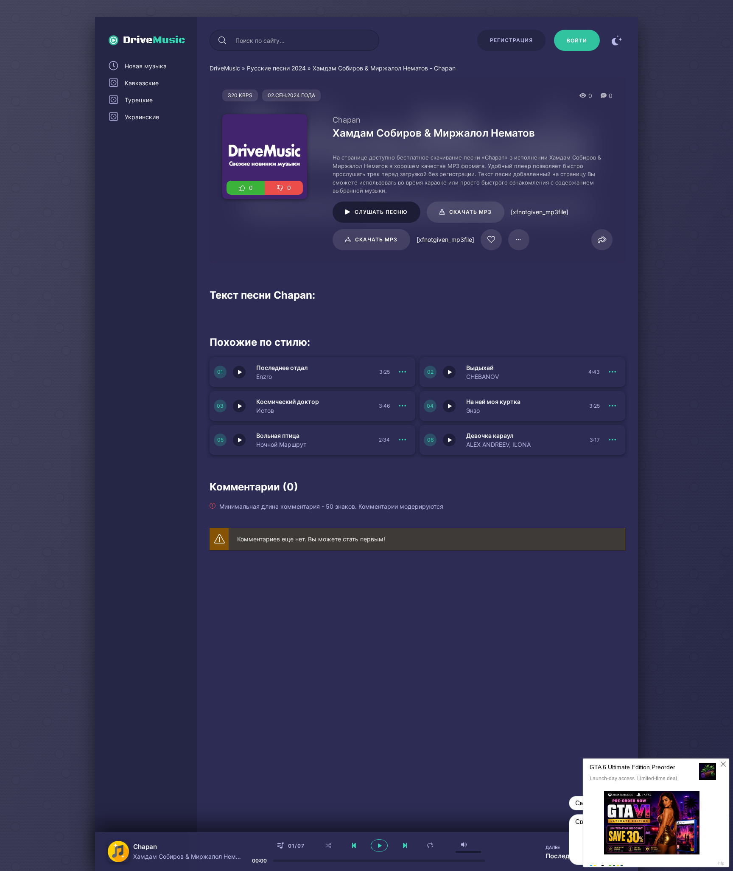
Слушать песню (381, 212)
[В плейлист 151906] (612, 372)
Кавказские (142, 83)
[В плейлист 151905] (402, 406)
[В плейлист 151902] (612, 440)
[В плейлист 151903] (402, 440)
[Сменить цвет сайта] (616, 40)
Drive (154, 40)
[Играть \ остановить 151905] (239, 406)
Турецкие (139, 100)
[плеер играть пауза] (379, 845)
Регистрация (511, 40)
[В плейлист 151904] (612, 406)
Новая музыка (146, 66)
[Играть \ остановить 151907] (239, 372)
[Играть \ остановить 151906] (449, 372)
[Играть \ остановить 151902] (449, 440)
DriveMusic (225, 68)
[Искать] (222, 40)
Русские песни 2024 (276, 68)
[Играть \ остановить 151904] (449, 406)
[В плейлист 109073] (518, 239)
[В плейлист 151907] (402, 372)
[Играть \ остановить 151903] (239, 440)
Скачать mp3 (470, 212)
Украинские (142, 116)
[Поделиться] (602, 239)
